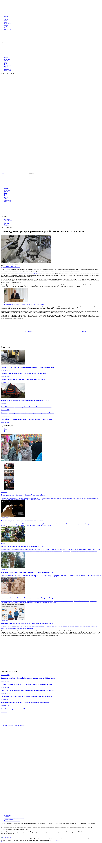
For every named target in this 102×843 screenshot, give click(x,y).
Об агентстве (7, 815)
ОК (1, 841)
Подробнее (56, 840)
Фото (5, 20)
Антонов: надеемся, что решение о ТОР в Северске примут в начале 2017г (24, 304)
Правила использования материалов (14, 818)
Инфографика (7, 23)
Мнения (6, 19)
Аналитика (7, 18)
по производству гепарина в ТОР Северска (29, 273)
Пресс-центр (7, 29)
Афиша (6, 25)
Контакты (6, 816)
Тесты (5, 26)
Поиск (2, 173)
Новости (6, 16)
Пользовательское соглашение (12, 821)
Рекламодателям (8, 819)
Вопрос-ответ (7, 28)
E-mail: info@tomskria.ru (7, 725)
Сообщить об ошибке (19, 725)
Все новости (4, 712)
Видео (5, 22)
